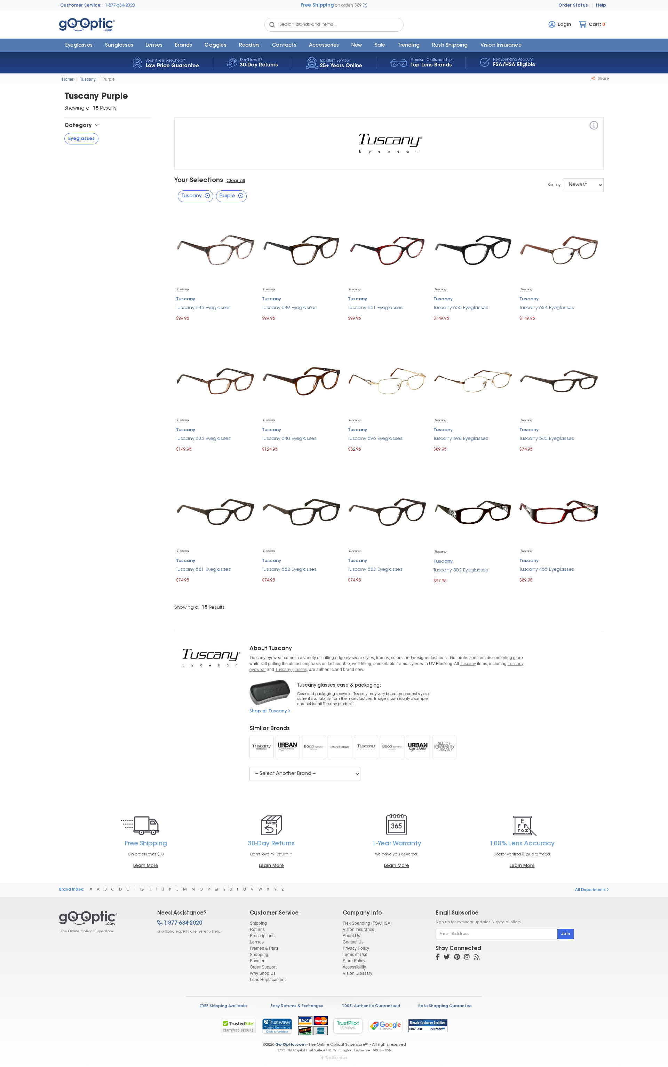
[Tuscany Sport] (261, 747)
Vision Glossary (357, 973)
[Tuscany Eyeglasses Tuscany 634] (558, 249)
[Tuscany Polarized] (366, 747)
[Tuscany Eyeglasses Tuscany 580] (558, 380)
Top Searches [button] (336, 1057)
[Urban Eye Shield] (418, 747)
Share (603, 79)
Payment (258, 960)
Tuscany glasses (291, 669)
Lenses (154, 45)
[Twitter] (447, 958)
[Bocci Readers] (392, 747)
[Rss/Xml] (476, 958)
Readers (249, 45)
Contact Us (353, 942)
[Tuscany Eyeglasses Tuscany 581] (215, 511)
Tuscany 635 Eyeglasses (203, 438)
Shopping (259, 954)
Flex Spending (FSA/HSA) (367, 923)
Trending (409, 45)
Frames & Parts (264, 948)
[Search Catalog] (272, 24)
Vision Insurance (358, 929)
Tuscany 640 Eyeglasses (289, 438)
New (356, 45)
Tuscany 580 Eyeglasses (546, 438)
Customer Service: (81, 5)
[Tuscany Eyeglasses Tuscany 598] (473, 380)
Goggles (215, 45)
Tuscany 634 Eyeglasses (546, 308)
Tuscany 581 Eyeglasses (203, 569)
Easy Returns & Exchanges (297, 1006)
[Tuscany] (594, 126)
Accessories (324, 45)
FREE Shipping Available (223, 1006)
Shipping (258, 923)
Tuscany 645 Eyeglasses (203, 308)
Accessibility (354, 967)
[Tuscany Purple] (102, 922)
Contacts (284, 45)
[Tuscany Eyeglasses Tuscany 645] (215, 249)
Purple (108, 79)
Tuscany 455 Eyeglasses (546, 569)
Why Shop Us (263, 973)
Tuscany (88, 79)
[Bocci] (314, 747)
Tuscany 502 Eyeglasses (461, 570)
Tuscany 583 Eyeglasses (375, 569)
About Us (351, 935)
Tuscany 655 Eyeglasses (461, 308)
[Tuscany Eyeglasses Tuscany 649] (301, 249)
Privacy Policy (356, 948)
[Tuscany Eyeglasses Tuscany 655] (473, 249)
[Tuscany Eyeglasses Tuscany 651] (387, 249)
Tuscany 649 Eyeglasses (289, 308)
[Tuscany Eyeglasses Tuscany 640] (301, 380)
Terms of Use (355, 954)
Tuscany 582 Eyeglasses (289, 569)
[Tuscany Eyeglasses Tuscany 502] (473, 511)
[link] (277, 1026)
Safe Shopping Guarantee (444, 1006)
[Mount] (340, 747)
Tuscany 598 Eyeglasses (461, 438)
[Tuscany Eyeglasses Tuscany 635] (215, 380)
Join (565, 934)
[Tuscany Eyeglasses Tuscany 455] (558, 511)
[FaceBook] (437, 958)
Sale (380, 45)
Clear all (235, 181)
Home (67, 79)
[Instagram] (467, 958)
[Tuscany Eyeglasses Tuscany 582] (301, 511)
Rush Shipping (450, 45)
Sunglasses (119, 45)
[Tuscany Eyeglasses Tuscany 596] (387, 380)
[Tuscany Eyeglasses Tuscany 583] (387, 511)
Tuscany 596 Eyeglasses (375, 438)
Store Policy (354, 960)
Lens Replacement (268, 979)
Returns (257, 929)
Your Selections (198, 180)
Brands (183, 45)
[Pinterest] (457, 958)
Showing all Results (199, 607)
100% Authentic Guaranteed (371, 1006)
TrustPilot (348, 1025)
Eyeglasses (79, 45)
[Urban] (288, 747)
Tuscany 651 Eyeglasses (375, 308)
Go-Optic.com (290, 1045)
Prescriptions (262, 935)
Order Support (263, 967)
